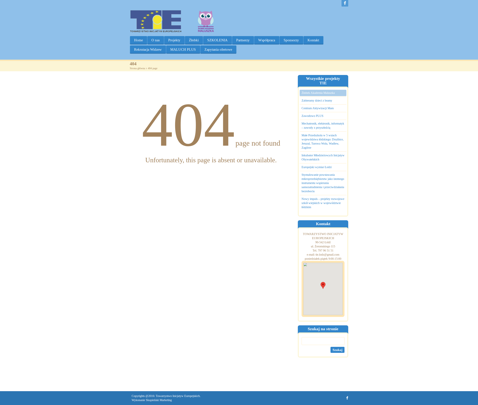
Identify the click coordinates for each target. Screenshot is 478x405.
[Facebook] (345, 3)
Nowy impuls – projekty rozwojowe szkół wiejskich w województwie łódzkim (323, 203)
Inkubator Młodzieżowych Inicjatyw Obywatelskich (323, 157)
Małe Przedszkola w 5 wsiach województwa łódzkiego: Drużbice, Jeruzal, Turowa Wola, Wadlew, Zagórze (323, 141)
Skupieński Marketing (159, 400)
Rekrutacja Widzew (148, 49)
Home (138, 40)
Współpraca (266, 40)
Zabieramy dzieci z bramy (317, 100)
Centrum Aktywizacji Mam (318, 108)
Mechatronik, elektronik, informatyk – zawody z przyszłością (323, 125)
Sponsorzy (291, 40)
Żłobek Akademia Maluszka (318, 92)
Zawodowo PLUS (312, 115)
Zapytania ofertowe (218, 49)
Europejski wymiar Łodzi (317, 167)
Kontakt (313, 40)
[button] (323, 285)
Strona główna (137, 68)
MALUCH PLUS (183, 49)
